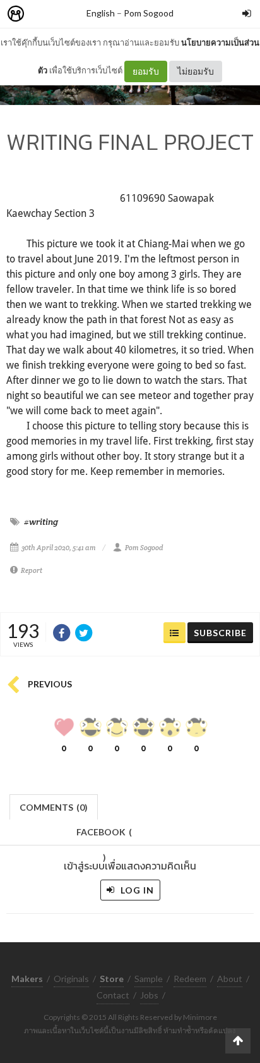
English (100, 13)
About (229, 978)
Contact (113, 995)
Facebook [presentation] (104, 835)
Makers (43, 14)
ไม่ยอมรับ (195, 71)
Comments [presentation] (54, 807)
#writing (41, 521)
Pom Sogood (149, 13)
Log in (136, 890)
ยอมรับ (146, 71)
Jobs (149, 995)
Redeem (190, 978)
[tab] (53, 806)
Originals (71, 978)
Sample (148, 978)
